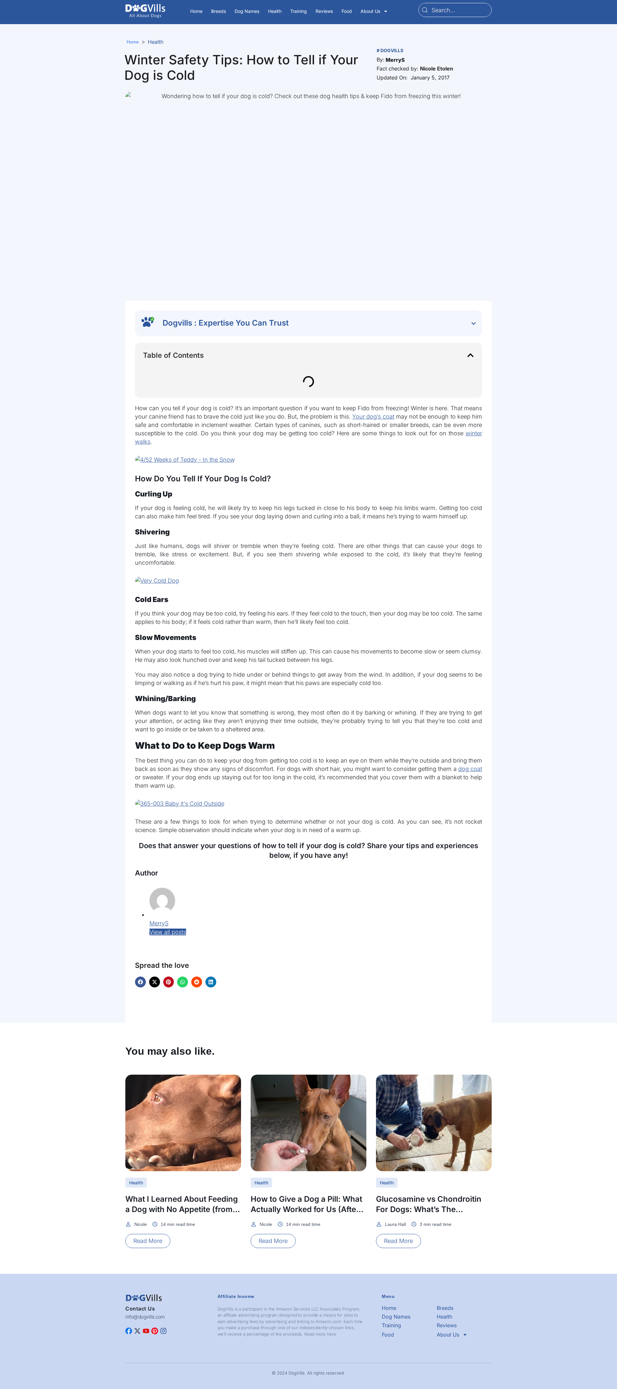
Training (298, 11)
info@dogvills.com (145, 1317)
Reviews (324, 11)
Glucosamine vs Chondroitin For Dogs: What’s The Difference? (428, 1209)
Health (275, 11)
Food (347, 11)
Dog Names (247, 11)
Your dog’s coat (373, 416)
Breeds (218, 11)
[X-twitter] (137, 1331)
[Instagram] (163, 1331)
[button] (395, 59)
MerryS (158, 923)
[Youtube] (146, 1331)
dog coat (470, 768)
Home (196, 11)
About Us (370, 11)
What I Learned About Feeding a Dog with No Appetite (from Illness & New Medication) (181, 1209)
